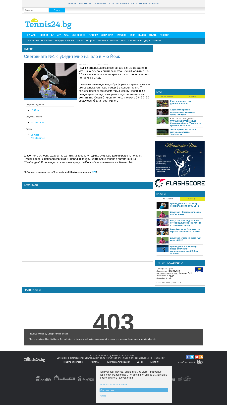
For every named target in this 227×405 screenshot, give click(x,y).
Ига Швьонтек (38, 122)
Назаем (192, 96)
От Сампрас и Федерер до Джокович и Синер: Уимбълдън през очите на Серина (185, 123)
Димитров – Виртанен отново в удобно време (185, 213)
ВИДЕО (142, 35)
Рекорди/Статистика (64, 41)
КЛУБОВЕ (121, 35)
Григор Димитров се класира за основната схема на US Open (185, 204)
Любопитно (103, 41)
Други (147, 41)
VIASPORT (124, 4)
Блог (159, 92)
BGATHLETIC (113, 4)
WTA (66, 35)
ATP (59, 35)
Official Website (163, 282)
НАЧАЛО (31, 35)
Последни (192, 199)
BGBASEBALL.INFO (139, 4)
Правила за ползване (73, 362)
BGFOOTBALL (100, 4)
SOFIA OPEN (107, 35)
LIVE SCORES (78, 35)
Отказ (103, 396)
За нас (140, 362)
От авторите (167, 96)
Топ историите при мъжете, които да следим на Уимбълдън (183, 132)
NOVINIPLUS (154, 4)
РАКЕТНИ (164, 35)
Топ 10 (79, 41)
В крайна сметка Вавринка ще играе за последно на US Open (185, 230)
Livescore (176, 282)
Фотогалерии (47, 41)
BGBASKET (72, 4)
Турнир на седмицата (169, 263)
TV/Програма (32, 41)
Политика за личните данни (113, 384)
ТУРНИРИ (93, 35)
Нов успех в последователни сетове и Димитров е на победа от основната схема (185, 222)
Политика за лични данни (118, 362)
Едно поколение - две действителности (180, 102)
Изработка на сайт (187, 362)
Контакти (154, 362)
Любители (156, 41)
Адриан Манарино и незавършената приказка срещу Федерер (182, 112)
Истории (114, 41)
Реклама (95, 362)
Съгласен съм (107, 390)
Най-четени (167, 199)
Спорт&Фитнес (135, 41)
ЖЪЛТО (153, 35)
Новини (28, 49)
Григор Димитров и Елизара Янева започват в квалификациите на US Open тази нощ (184, 250)
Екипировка (90, 41)
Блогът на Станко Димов (181, 118)
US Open (35, 110)
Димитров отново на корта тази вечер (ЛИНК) (185, 239)
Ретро (123, 41)
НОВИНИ (43, 35)
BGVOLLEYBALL (86, 4)
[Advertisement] (142, 22)
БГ (52, 35)
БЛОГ (132, 35)
